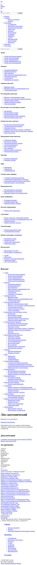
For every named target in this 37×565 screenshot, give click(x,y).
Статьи (10, 37)
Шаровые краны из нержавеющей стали (16, 88)
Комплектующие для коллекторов (14, 116)
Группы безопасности (11, 145)
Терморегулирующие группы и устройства (17, 129)
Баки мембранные (9, 376)
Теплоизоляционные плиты (12, 230)
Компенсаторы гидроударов (12, 150)
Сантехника (8, 385)
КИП (5, 354)
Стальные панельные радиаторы (14, 178)
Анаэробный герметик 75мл (9, 502)
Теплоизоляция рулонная (12, 231)
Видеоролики (12, 32)
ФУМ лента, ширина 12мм (9, 483)
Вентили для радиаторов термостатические (17, 99)
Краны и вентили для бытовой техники (16, 218)
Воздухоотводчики (10, 146)
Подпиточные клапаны (11, 151)
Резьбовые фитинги (10, 71)
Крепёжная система (10, 238)
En (1, 5)
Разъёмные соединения (11, 80)
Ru (1, 1)
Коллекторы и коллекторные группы (15, 312)
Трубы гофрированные (11, 59)
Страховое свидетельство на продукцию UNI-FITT (16, 439)
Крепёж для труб (9, 240)
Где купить (7, 46)
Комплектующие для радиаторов (14, 182)
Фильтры (7, 349)
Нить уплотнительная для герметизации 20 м (14, 493)
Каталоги (11, 31)
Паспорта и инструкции (15, 26)
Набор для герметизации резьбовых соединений (15, 480)
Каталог (6, 16)
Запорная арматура (10, 295)
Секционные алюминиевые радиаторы (16, 179)
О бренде (7, 18)
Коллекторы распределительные (14, 124)
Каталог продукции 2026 (8, 441)
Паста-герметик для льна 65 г (10, 473)
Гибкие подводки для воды (12, 222)
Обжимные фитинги (10, 76)
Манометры (8, 167)
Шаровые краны (9, 87)
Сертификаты (12, 24)
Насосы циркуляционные (12, 210)
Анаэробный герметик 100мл (10, 506)
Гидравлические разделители (13, 126)
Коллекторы (8, 111)
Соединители (8, 78)
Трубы (6, 273)
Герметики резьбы (9, 243)
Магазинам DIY (13, 39)
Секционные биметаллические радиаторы (17, 181)
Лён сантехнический (7, 496)
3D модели (11, 42)
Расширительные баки (11, 202)
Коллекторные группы (11, 112)
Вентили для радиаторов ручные (14, 97)
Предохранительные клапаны (13, 143)
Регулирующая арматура (11, 302)
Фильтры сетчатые (10, 160)
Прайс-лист (11, 29)
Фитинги (7, 282)
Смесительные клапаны (11, 100)
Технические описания (15, 28)
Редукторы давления (10, 141)
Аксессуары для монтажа (12, 242)
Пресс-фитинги (9, 73)
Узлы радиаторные (10, 104)
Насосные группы (9, 128)
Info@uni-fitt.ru (5, 516)
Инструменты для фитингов (13, 252)
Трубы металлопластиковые (12, 56)
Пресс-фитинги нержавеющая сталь (15, 75)
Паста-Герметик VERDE (8, 509)
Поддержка (7, 23)
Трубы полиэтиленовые (11, 58)
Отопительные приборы (11, 361)
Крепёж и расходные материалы (14, 399)
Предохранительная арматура (13, 335)
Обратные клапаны (10, 140)
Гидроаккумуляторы (10, 200)
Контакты (7, 44)
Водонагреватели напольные (13, 190)
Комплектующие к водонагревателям (15, 193)
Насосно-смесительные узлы (13, 117)
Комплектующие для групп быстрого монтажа (18, 131)
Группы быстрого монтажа (12, 322)
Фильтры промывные (11, 158)
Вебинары (11, 36)
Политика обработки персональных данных (21, 531)
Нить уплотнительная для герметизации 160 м (15, 499)
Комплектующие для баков (12, 203)
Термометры (8, 169)
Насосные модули (9, 133)
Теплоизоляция (9, 394)
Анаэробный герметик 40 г (9, 486)
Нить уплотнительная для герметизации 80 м (14, 489)
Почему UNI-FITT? (14, 19)
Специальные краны (10, 90)
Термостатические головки (12, 102)
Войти (3, 6)
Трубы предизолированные (12, 63)
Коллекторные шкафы (11, 114)
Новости (10, 21)
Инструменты (8, 407)
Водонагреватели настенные (13, 191)
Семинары (11, 34)
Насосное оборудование (11, 382)
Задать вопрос (12, 41)
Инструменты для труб (11, 250)
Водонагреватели (9, 369)
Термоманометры (9, 170)
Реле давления (8, 148)
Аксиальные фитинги (11, 70)
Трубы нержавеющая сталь (12, 61)
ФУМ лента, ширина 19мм (9, 476)
